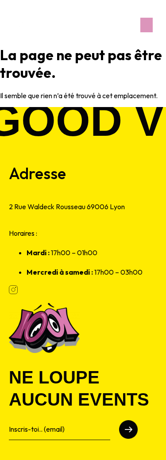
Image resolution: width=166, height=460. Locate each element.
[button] (146, 25)
